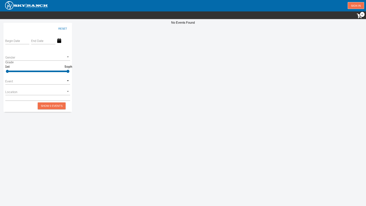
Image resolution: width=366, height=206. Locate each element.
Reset (62, 28)
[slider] (7, 71)
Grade (9, 62)
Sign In (356, 5)
